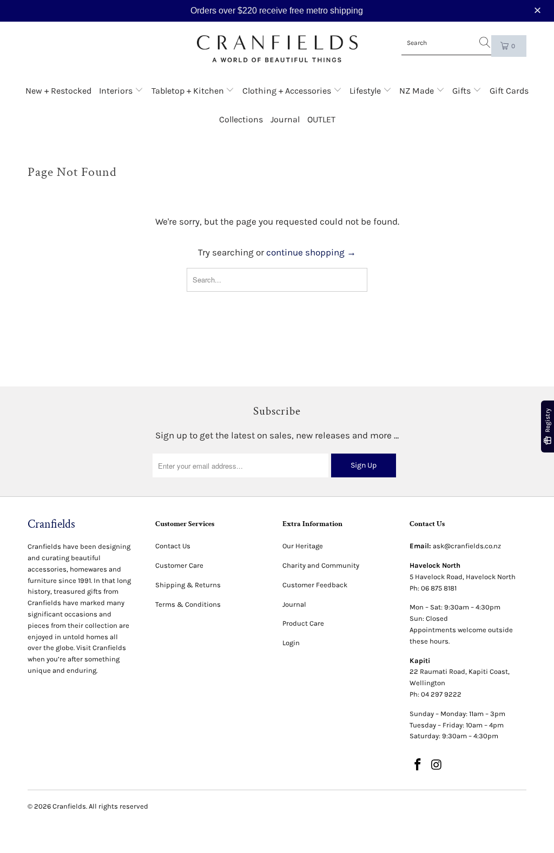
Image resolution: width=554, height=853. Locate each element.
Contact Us (172, 546)
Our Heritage (302, 546)
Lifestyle (366, 91)
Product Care (303, 623)
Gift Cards (509, 91)
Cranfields (69, 806)
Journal (285, 119)
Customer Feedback (314, 585)
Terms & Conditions (188, 604)
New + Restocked (58, 91)
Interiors (117, 91)
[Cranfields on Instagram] (436, 765)
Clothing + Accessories (287, 91)
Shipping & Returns (188, 585)
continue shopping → (311, 252)
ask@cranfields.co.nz (467, 546)
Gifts (462, 91)
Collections (241, 119)
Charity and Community (320, 565)
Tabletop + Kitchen (188, 91)
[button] (539, 10)
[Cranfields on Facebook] (418, 765)
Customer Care (179, 565)
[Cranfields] (277, 49)
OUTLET (321, 119)
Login (291, 643)
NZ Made (417, 91)
